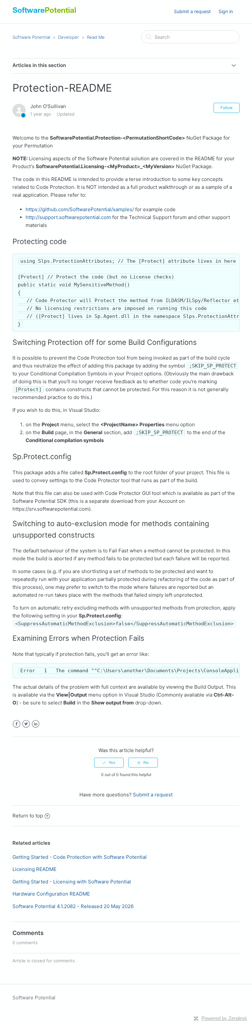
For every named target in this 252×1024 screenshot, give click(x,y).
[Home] (44, 13)
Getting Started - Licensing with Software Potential (71, 882)
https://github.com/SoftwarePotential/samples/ (80, 209)
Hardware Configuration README (51, 894)
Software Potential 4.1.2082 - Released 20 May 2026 (73, 906)
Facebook (16, 724)
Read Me (96, 37)
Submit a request (192, 11)
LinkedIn (36, 724)
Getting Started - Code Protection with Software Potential (79, 857)
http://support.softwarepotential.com (68, 217)
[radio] (109, 763)
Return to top (27, 816)
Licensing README (34, 869)
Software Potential (31, 37)
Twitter (26, 724)
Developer (68, 37)
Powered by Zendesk (224, 1018)
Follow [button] (226, 107)
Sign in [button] (226, 11)
